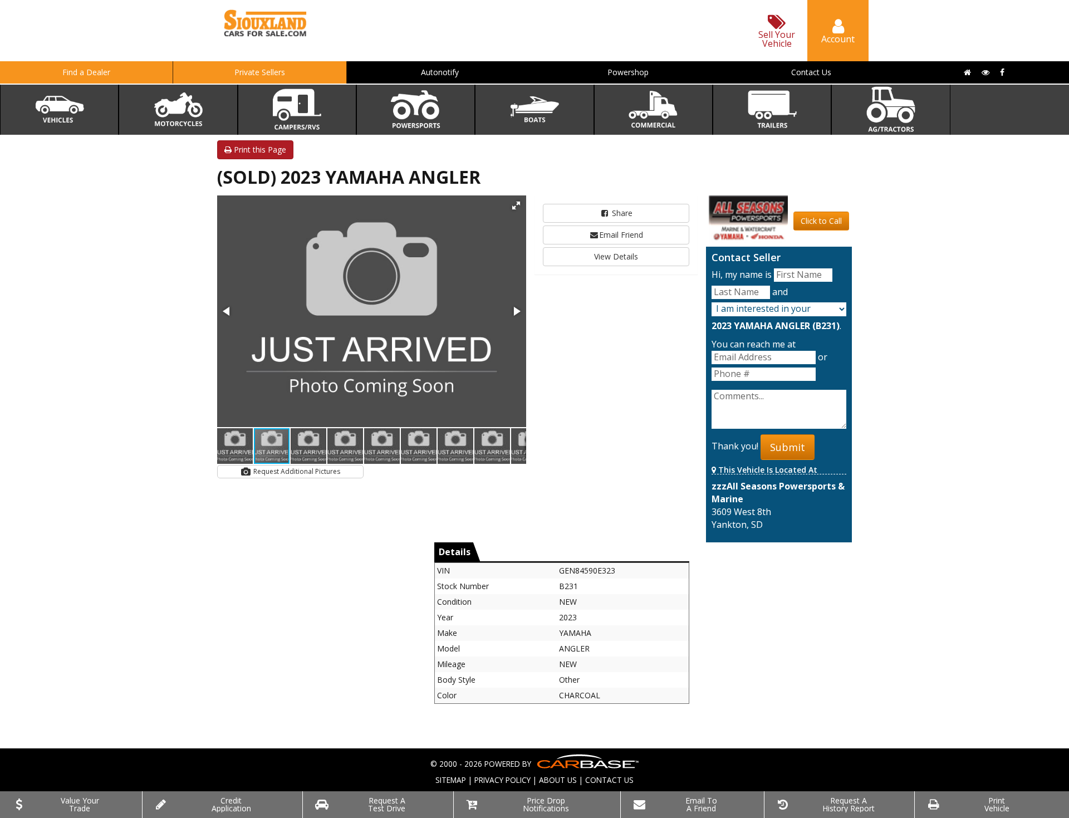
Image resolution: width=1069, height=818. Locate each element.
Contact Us (811, 72)
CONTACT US (609, 780)
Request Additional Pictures (296, 471)
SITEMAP (450, 780)
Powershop (628, 72)
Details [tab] (454, 552)
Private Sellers (259, 72)
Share (621, 213)
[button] (516, 205)
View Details (616, 256)
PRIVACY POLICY (502, 780)
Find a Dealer (86, 72)
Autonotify (440, 72)
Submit (787, 447)
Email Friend (621, 234)
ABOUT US (558, 780)
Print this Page (259, 149)
